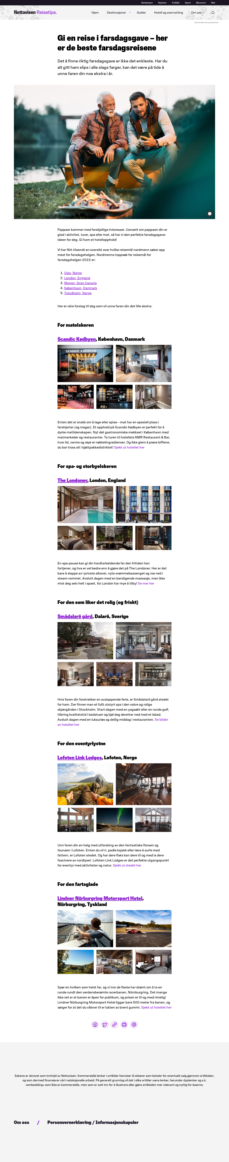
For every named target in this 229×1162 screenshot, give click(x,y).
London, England (77, 278)
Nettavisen (147, 2)
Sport (188, 2)
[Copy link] (114, 1025)
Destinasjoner (116, 12)
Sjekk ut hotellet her (129, 447)
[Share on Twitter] (105, 1025)
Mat (213, 2)
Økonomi (201, 2)
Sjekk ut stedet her (127, 865)
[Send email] (134, 1025)
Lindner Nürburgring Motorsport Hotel (100, 898)
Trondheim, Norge (78, 293)
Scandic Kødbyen (77, 339)
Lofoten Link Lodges (80, 757)
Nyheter (162, 2)
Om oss (196, 12)
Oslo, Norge (73, 273)
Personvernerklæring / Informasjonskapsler (92, 1122)
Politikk (176, 2)
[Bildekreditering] (209, 213)
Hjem (95, 12)
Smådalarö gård (75, 616)
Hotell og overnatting (168, 12)
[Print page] (124, 1025)
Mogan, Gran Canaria (80, 283)
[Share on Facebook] (95, 1025)
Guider (141, 12)
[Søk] (213, 12)
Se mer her (146, 583)
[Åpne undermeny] (130, 13)
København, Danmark (80, 288)
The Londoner (72, 480)
